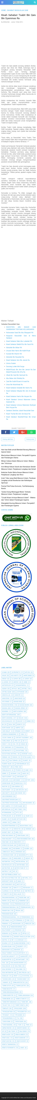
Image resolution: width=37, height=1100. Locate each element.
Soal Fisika (18, 966)
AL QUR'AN (15, 679)
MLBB (19, 881)
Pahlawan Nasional (8, 897)
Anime (25, 682)
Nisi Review (26, 887)
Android (16, 682)
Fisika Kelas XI (6, 770)
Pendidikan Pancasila (9, 907)
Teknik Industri (7, 989)
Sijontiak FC (21, 953)
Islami (27, 816)
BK (3, 724)
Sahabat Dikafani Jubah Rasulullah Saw (20, 411)
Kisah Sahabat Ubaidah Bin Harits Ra (19, 388)
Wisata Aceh (6, 1034)
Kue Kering (16, 848)
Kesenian (28, 829)
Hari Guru (5, 780)
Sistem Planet (20, 959)
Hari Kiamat (17, 780)
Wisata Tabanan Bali (9, 1044)
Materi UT (5, 871)
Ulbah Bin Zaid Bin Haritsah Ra (16, 375)
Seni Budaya (6, 949)
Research (5, 933)
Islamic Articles (17, 819)
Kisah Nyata (17, 842)
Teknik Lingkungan (24, 995)
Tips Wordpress (7, 1018)
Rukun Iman (5, 936)
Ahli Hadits (14, 675)
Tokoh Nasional (7, 1025)
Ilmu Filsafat (6, 790)
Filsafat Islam (6, 763)
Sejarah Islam (6, 946)
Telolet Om (6, 1005)
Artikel (24, 688)
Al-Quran (5, 682)
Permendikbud (25, 917)
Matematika (6, 861)
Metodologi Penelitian (9, 878)
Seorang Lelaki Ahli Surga (15, 366)
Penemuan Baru (26, 907)
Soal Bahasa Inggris (17, 962)
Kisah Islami (21, 835)
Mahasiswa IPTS (23, 855)
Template (5, 1008)
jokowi (4, 822)
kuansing (5, 848)
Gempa (4, 773)
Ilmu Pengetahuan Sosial (10, 803)
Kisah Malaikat (7, 839)
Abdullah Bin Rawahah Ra (15, 357)
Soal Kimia (19, 969)
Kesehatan (17, 829)
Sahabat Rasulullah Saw (22, 936)
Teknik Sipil (24, 1002)
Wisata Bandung (20, 1038)
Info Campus (6, 806)
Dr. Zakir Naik (6, 747)
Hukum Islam (6, 783)
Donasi (22, 744)
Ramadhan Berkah (16, 927)
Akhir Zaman (28, 675)
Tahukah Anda (7, 979)
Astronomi (20, 692)
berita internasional (9, 714)
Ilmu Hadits (6, 793)
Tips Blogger (18, 1008)
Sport (16, 976)
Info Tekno (18, 809)
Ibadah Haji (19, 783)
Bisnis (29, 721)
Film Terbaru (13, 760)
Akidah (4, 679)
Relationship (6, 930)
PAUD (13, 901)
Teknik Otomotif (21, 998)
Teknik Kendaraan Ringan (10, 992)
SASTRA (4, 940)
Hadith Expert (7, 776)
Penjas (18, 910)
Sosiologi (5, 976)
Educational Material (9, 754)
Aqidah (4, 688)
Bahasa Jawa (6, 708)
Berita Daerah (18, 711)
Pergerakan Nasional (9, 917)
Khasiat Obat (6, 832)
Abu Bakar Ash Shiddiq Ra (15, 378)
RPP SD (25, 933)
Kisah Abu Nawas (7, 835)
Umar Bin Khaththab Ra (14, 385)
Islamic (4, 819)
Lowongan (18, 852)
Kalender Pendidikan (8, 825)
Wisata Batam (6, 1041)
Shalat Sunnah (7, 953)
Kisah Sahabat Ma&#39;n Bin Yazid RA (19, 344)
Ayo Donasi (5, 701)
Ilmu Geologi (20, 790)
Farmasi (4, 757)
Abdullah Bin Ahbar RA (14, 348)
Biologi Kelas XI (7, 721)
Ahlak (4, 675)
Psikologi (28, 923)
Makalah (5, 858)
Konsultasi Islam (7, 845)
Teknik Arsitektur (18, 982)
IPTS (17, 812)
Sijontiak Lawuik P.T (8, 956)
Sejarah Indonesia (19, 943)
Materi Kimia (21, 865)
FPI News (18, 770)
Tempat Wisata (20, 1005)
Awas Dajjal (6, 695)
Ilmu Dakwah (16, 786)
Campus (17, 727)
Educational (20, 750)
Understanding (22, 1028)
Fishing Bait (6, 767)
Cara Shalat (6, 731)
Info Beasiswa (27, 803)
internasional (7, 812)
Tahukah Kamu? (22, 979)
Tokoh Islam (19, 1021)
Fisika (16, 767)
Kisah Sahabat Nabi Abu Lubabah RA (19, 341)
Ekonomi (24, 754)
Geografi (13, 773)
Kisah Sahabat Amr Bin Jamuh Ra (18, 360)
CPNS (15, 741)
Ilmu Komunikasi (7, 796)
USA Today (11, 1031)
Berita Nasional (7, 718)
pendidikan (5, 904)
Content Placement (22, 737)
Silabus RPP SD (6, 959)
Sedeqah (21, 940)
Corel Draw (6, 741)
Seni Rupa (17, 949)
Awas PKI (17, 695)
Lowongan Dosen (7, 855)
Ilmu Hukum (18, 793)
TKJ (18, 1018)
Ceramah (18, 731)
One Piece (28, 891)
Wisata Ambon (20, 1034)
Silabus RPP (24, 956)
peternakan (18, 920)
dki (23, 741)
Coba (22, 734)
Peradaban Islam (7, 914)
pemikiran (22, 901)
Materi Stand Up (19, 868)
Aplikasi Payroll (21, 685)
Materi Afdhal (20, 861)
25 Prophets (16, 672)
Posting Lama (30, 439)
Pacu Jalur (17, 894)
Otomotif (5, 894)
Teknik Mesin (6, 998)
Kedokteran (24, 825)
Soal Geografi (6, 969)
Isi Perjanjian (6, 816)
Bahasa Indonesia (8, 705)
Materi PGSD (6, 868)
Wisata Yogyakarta (8, 1047)
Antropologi (6, 685)
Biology (20, 721)
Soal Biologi (6, 966)
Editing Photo (7, 750)
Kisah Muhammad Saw (24, 839)
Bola (10, 724)
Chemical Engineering (9, 734)
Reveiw (15, 933)
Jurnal (14, 822)
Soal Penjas (23, 972)
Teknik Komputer (7, 995)
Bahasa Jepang (20, 708)
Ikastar (4, 786)
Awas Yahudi (18, 698)
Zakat (22, 1047)
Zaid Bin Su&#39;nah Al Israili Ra (17, 381)
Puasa (4, 927)
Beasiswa (5, 711)
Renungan (18, 930)
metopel (25, 878)
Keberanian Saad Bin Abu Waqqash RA (19, 333)
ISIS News (18, 816)
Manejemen (17, 858)
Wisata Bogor (21, 1041)
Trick (27, 1025)
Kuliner (26, 848)
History (27, 780)
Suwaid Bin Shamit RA (14, 354)
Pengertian (6, 910)
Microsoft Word (7, 881)
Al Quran (26, 679)
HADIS (24, 773)
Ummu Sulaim (11, 363)
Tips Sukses (18, 1015)
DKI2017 (4, 744)
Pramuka (5, 923)
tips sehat (5, 1015)
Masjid (27, 858)
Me (14, 871)
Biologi (21, 718)
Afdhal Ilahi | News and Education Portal (24, 1097)
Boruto (19, 724)
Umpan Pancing (7, 1028)
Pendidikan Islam (20, 904)
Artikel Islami (6, 692)
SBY (12, 940)
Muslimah (5, 887)
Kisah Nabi (5, 842)
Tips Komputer (22, 1011)
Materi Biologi (7, 865)
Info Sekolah (6, 809)
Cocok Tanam (6, 737)
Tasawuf (5, 982)
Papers (4, 901)
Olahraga (5, 891)
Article (14, 688)
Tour (19, 1025)
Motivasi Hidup (7, 884)
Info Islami (18, 806)
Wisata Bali (6, 1038)
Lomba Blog (6, 852)
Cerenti (27, 731)
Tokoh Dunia (6, 1021)
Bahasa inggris (24, 705)
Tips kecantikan (7, 1011)
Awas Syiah (5, 698)
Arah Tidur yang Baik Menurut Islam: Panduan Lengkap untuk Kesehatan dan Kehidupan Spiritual (18, 480)
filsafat (25, 760)
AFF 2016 (27, 672)
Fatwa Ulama (26, 757)
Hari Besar (20, 776)
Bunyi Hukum (6, 727)
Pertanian (5, 920)
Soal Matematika (7, 972)
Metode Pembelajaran (9, 874)
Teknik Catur (6, 985)
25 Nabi (4, 672)
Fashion (14, 757)
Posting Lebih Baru (8, 439)
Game (27, 770)
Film (3, 760)
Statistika (25, 976)
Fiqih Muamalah (21, 763)
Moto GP (20, 884)
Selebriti (20, 946)
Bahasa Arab (18, 701)
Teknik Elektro (21, 985)
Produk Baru (16, 923)
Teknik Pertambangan (9, 1002)
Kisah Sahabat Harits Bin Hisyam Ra (19, 396)
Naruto (16, 887)
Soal (3, 962)
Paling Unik (22, 897)
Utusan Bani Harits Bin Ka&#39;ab (18, 351)
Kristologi (21, 845)
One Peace (17, 891)
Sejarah (5, 943)
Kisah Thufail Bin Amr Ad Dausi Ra (18, 414)
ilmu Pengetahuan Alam (10, 799)
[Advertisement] (18, 43)
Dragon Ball (20, 747)
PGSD (27, 920)
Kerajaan (5, 829)
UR (3, 1031)
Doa (14, 744)
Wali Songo (23, 1031)
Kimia (16, 832)
